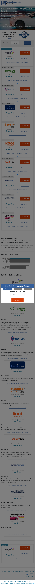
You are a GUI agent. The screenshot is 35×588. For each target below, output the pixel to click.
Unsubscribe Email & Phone (24, 581)
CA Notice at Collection (17, 585)
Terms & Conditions (15, 583)
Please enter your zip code (17, 291)
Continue (17, 300)
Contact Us (13, 581)
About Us (6, 581)
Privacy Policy (4, 583)
